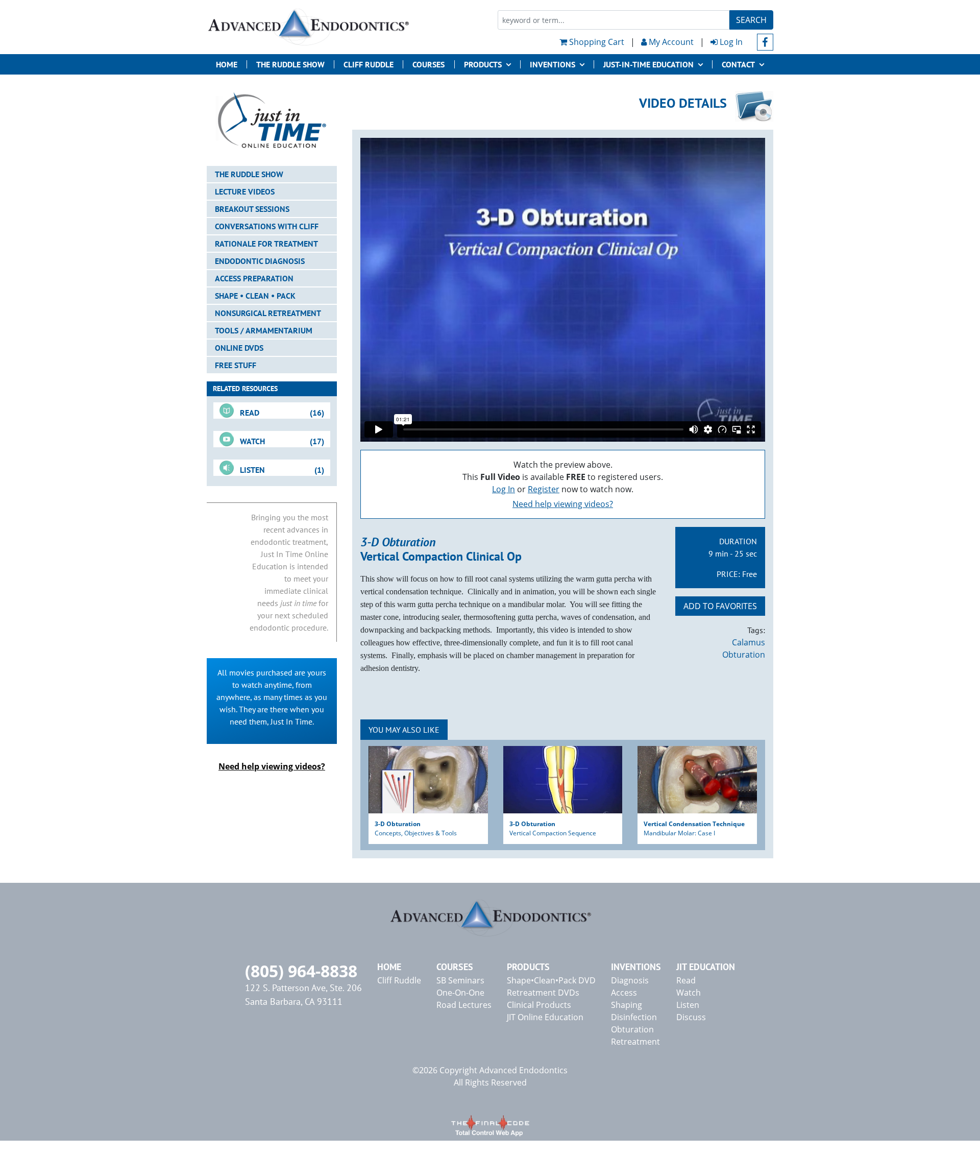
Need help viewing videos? (562, 504)
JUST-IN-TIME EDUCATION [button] (648, 64)
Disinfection (634, 1017)
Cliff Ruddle (369, 64)
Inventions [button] (552, 64)
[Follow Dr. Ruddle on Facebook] (765, 42)
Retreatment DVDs (543, 992)
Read (686, 980)
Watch (688, 992)
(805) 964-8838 (301, 971)
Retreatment (635, 1041)
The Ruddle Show (290, 64)
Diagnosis (630, 980)
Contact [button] (738, 64)
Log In (730, 41)
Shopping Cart (595, 41)
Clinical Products (539, 1004)
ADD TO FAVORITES (720, 606)
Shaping (626, 1004)
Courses (428, 64)
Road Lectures (464, 1004)
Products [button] (483, 64)
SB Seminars (460, 980)
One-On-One (460, 992)
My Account (670, 41)
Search (751, 20)
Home (226, 64)
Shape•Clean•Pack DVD (551, 980)
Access (624, 992)
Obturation (743, 654)
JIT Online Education (545, 1017)
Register (543, 489)
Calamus (748, 642)
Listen (687, 1004)
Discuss (691, 1017)
